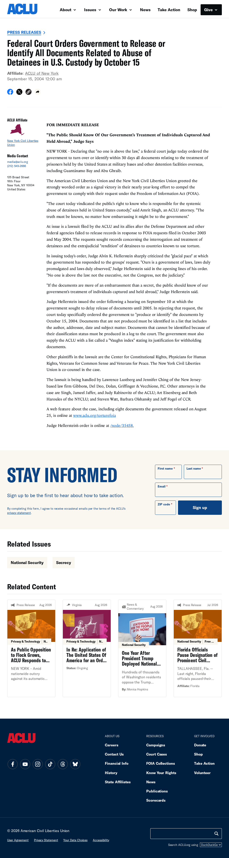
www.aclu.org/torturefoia (94, 415)
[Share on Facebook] (10, 93)
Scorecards (155, 800)
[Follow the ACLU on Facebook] (12, 764)
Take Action (169, 9)
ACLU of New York (42, 73)
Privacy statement (46, 840)
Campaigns (155, 745)
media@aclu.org (17, 162)
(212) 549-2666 (16, 166)
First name (165, 468)
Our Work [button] (118, 9)
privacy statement (19, 513)
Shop (192, 9)
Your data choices (75, 840)
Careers (111, 745)
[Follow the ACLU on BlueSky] (75, 764)
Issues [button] (90, 9)
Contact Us (114, 754)
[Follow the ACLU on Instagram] (37, 764)
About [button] (66, 9)
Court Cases (156, 754)
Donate (200, 745)
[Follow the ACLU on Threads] (62, 764)
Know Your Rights (161, 773)
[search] (216, 833)
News (145, 9)
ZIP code (164, 504)
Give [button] (209, 9)
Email (161, 486)
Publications (157, 791)
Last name (194, 468)
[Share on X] (19, 93)
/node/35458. (122, 425)
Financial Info (116, 763)
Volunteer (202, 773)
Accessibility (101, 840)
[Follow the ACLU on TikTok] (50, 764)
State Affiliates (118, 782)
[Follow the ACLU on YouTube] (25, 764)
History (111, 773)
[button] (28, 92)
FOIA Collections (160, 763)
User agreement (18, 840)
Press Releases (24, 32)
